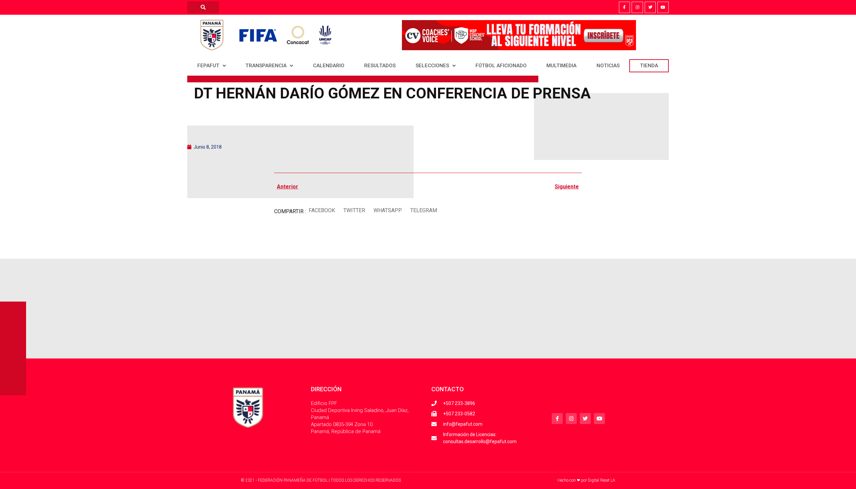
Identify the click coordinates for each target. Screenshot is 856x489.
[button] (321, 211)
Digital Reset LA (601, 480)
